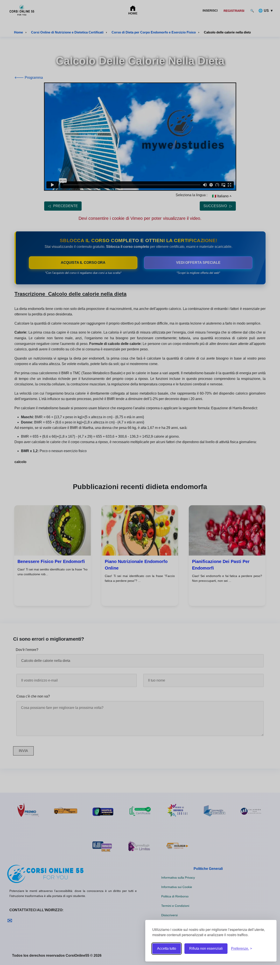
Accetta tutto (166, 948)
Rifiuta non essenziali (206, 948)
